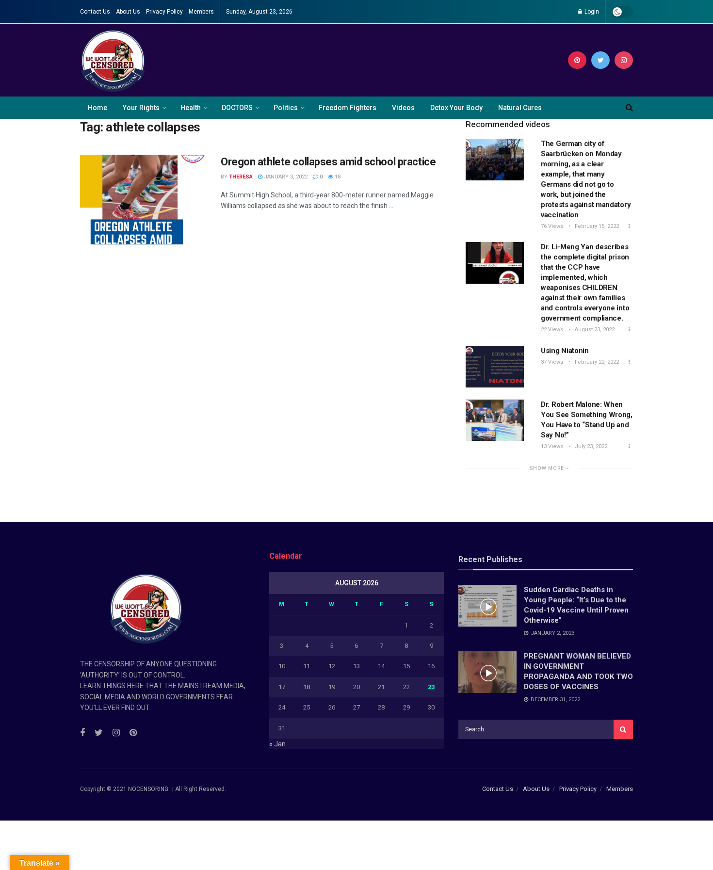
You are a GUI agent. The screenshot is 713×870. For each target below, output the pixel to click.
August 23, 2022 (594, 329)
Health (190, 108)
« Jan (277, 744)
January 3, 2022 (285, 177)
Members (201, 11)
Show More (548, 468)
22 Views (552, 329)
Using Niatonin (565, 350)
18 (336, 177)
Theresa (241, 177)
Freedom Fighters (347, 108)
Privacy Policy (164, 11)
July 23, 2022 (590, 446)
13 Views (552, 446)
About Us (128, 11)
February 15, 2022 (596, 226)
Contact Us (95, 11)
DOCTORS (237, 108)
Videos (403, 108)
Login (591, 11)
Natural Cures (520, 108)
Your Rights (141, 108)
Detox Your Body (456, 108)
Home (97, 108)
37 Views (552, 362)
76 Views (552, 226)
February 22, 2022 (596, 362)
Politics (286, 108)
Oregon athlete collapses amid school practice (328, 162)
